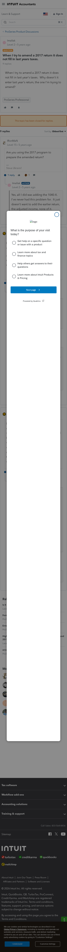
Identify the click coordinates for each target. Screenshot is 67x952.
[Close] (57, 215)
